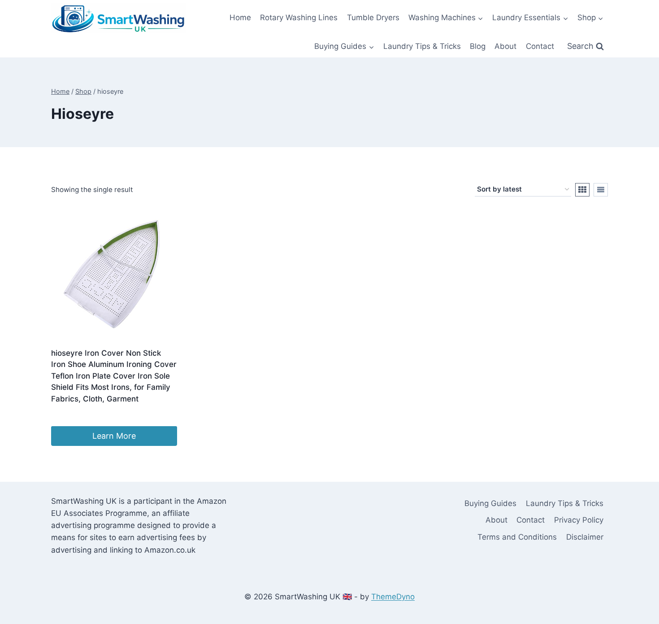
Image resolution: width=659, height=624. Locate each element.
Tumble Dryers (373, 17)
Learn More (114, 436)
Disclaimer (584, 536)
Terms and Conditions (517, 536)
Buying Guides (490, 503)
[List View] (601, 189)
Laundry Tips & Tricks (422, 46)
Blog (478, 46)
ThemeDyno (393, 596)
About (505, 46)
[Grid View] (582, 189)
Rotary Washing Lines (299, 17)
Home (240, 17)
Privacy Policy (578, 519)
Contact (540, 46)
